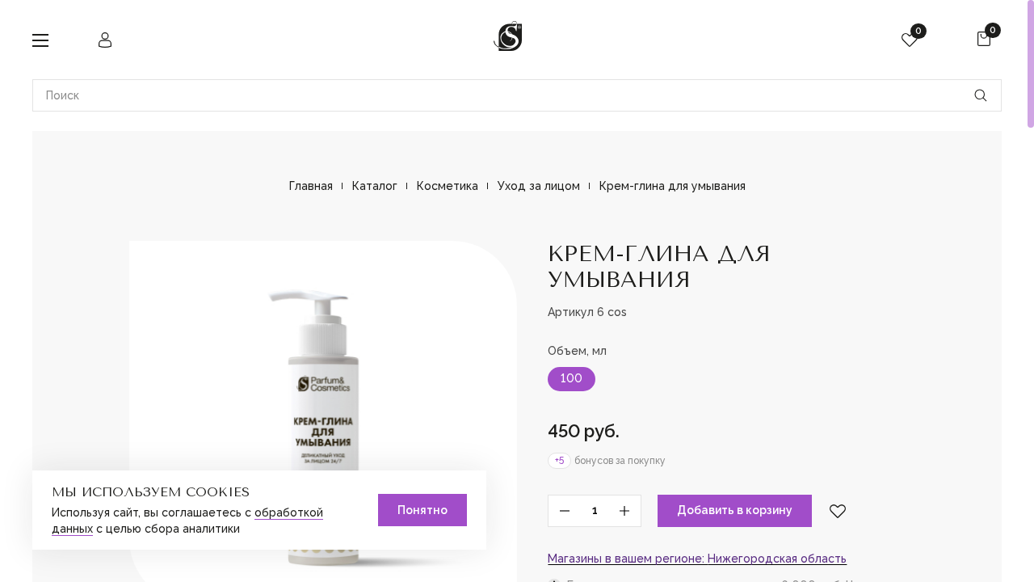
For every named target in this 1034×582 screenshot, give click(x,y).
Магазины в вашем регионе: (697, 559)
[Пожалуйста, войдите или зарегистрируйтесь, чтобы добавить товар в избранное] (837, 511)
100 (571, 378)
